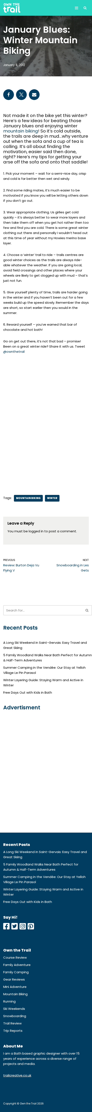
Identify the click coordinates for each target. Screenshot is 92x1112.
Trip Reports (12, 1030)
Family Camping (16, 972)
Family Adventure (17, 965)
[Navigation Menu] (76, 8)
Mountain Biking (28, 498)
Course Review (15, 957)
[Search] (85, 7)
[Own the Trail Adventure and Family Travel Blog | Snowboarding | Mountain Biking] (11, 8)
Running (9, 1001)
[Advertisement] (46, 421)
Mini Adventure (15, 986)
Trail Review (12, 1023)
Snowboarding (14, 1016)
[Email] (34, 94)
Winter (52, 498)
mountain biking (20, 131)
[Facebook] (8, 94)
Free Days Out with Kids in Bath (27, 692)
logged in (36, 531)
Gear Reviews (14, 979)
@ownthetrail (14, 351)
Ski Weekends (14, 1008)
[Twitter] (21, 94)
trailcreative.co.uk (17, 1075)
